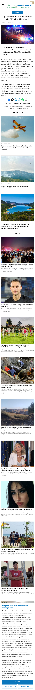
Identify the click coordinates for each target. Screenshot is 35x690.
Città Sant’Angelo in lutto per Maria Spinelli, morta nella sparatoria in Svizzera (16, 510)
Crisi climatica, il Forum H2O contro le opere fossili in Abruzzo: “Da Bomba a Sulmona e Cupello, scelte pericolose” (16, 226)
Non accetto (25, 686)
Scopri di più (9, 686)
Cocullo (17, 104)
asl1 (10, 104)
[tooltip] (9, 99)
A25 (6, 104)
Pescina (5, 106)
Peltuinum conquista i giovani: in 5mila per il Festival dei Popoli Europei (17, 265)
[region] (17, 646)
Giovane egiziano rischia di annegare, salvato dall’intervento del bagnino (15, 589)
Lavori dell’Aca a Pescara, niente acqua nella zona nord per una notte (16, 386)
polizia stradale (16, 106)
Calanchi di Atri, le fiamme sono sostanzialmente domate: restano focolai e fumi (16, 428)
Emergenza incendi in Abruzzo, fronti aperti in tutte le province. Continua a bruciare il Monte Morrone (16, 148)
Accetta (17, 682)
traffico (10, 108)
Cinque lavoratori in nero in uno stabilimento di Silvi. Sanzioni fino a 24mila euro (17, 550)
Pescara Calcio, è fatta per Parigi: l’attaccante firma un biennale (17, 305)
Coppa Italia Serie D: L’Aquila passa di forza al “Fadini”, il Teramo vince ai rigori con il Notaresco (16, 346)
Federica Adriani (16, 23)
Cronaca (17, 12)
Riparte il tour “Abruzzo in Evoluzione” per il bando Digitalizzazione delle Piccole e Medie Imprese (17, 470)
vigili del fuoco (22, 108)
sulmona (28, 106)
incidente (26, 104)
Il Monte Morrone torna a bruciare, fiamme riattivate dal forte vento (15, 187)
